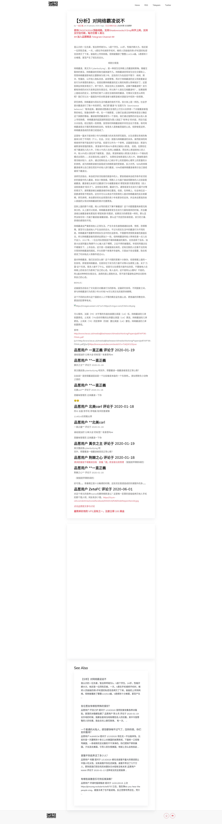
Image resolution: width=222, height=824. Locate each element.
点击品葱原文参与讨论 (84, 506)
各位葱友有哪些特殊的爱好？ (96, 706)
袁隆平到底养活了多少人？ (95, 755)
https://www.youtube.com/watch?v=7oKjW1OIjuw (113, 344)
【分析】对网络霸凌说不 (93, 679)
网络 (111, 26)
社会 (115, 26)
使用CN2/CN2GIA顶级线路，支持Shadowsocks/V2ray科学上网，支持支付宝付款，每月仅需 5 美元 (111, 32)
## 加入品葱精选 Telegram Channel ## (94, 36)
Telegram (156, 5)
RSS (146, 5)
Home (137, 5)
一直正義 (79, 26)
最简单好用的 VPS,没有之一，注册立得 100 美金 (99, 511)
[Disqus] (111, 562)
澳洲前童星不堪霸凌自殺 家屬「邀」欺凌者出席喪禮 (99, 462)
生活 (107, 26)
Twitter (168, 5)
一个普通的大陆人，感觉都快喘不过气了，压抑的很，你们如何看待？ (111, 731)
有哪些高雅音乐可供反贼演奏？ (97, 779)
